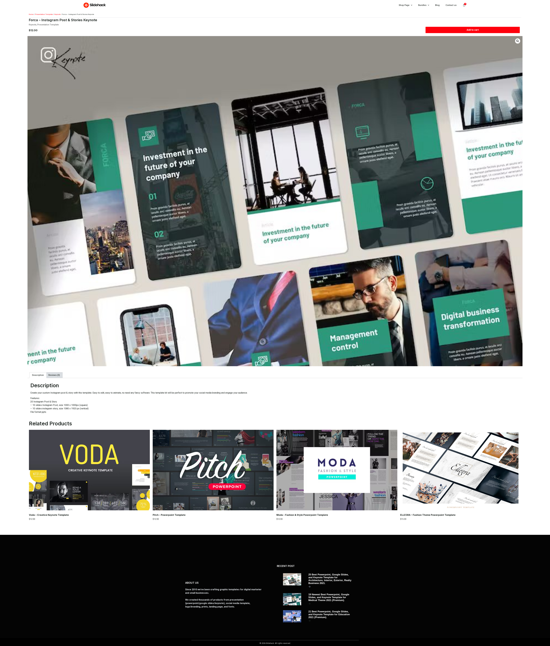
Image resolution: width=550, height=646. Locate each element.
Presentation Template (44, 14)
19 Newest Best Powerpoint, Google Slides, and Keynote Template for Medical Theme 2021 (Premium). (328, 597)
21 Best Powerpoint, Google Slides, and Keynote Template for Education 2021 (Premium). (329, 614)
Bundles (422, 5)
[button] (517, 41)
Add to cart (473, 30)
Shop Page (404, 5)
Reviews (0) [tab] (54, 375)
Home (31, 14)
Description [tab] (38, 375)
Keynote (57, 14)
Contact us (451, 5)
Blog (437, 5)
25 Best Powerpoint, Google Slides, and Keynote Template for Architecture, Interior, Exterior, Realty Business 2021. (329, 579)
